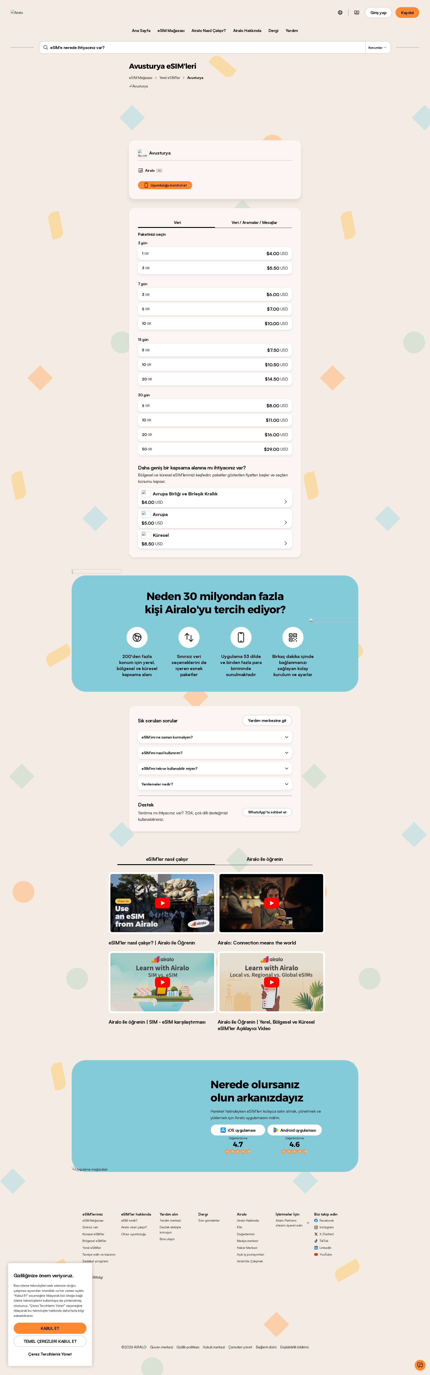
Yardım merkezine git (267, 720)
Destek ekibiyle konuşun (170, 1229)
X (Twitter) (326, 1234)
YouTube (326, 1254)
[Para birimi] (356, 12)
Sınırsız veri (90, 1227)
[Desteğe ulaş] (420, 1365)
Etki (239, 1227)
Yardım (292, 30)
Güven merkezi (161, 1347)
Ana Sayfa (141, 30)
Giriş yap (378, 12)
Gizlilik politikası (187, 1347)
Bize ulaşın (167, 1239)
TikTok (324, 1241)
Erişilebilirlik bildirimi (294, 1347)
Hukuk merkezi (214, 1347)
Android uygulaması (298, 1130)
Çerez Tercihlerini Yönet (50, 1354)
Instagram (327, 1227)
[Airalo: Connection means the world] (271, 903)
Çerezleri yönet (240, 1347)
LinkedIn (325, 1248)
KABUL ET (50, 1328)
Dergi (273, 30)
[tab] (176, 222)
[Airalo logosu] (24, 12)
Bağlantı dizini (266, 1347)
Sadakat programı (95, 1261)
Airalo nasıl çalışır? (134, 1227)
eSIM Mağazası (170, 30)
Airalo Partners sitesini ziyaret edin (289, 1222)
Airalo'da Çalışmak (250, 1261)
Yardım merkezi (170, 1220)
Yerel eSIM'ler (169, 77)
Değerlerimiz (245, 1234)
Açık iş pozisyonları (250, 1254)
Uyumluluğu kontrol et (169, 185)
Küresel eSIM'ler (93, 1234)
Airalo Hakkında (247, 30)
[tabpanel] (215, 342)
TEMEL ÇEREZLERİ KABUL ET (50, 1341)
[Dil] (340, 12)
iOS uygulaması (242, 1130)
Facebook (327, 1220)
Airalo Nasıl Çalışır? (208, 30)
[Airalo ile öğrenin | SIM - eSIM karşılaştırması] (162, 982)
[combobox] (215, 47)
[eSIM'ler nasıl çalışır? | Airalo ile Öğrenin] (162, 903)
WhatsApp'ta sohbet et (267, 812)
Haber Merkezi (247, 1248)
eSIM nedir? (129, 1220)
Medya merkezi (247, 1241)
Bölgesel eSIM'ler (94, 1241)
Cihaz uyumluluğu (133, 1234)
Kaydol (407, 12)
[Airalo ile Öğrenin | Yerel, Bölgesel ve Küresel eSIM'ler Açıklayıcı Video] (271, 982)
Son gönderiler (209, 1220)
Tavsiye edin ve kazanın (98, 1254)
